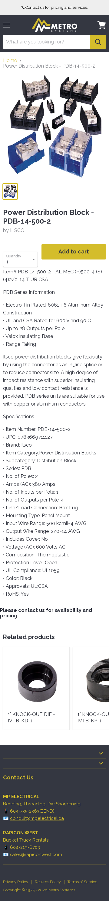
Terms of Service (82, 882)
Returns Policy (48, 882)
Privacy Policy (15, 882)
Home (10, 60)
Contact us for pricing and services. (56, 7)
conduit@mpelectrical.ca (37, 818)
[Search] (98, 42)
